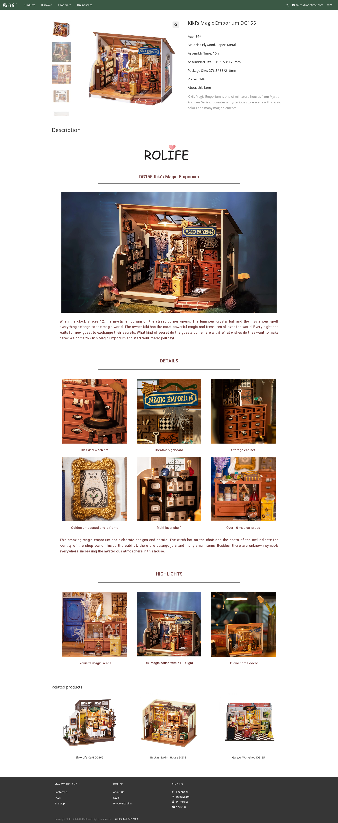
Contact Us (61, 792)
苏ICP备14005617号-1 (126, 819)
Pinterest (181, 801)
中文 (330, 5)
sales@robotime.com (309, 5)
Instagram (182, 797)
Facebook (181, 792)
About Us (118, 792)
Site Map (60, 803)
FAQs (58, 797)
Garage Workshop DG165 (248, 757)
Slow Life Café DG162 (89, 757)
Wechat (180, 807)
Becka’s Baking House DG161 (169, 757)
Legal (116, 797)
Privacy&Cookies (123, 803)
